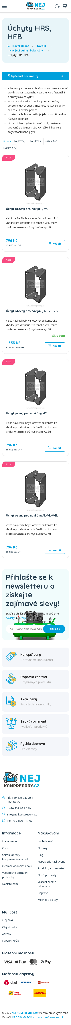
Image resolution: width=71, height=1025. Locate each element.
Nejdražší (35, 141)
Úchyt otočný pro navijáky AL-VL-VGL (32, 311)
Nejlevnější (20, 141)
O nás (5, 848)
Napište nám (10, 884)
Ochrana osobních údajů (17, 866)
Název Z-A (9, 147)
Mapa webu (9, 841)
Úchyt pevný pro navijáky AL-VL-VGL (32, 515)
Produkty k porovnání (51, 868)
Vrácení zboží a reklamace (47, 884)
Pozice (7, 141)
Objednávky (9, 927)
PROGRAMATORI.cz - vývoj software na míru (38, 1017)
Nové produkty (47, 875)
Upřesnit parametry (37, 76)
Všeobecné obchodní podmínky (15, 875)
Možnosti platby (48, 899)
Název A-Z (50, 141)
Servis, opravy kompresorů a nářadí (15, 857)
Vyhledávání (45, 841)
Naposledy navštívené (51, 861)
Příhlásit (54, 628)
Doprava (43, 893)
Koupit (56, 243)
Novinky (43, 848)
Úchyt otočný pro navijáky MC (27, 209)
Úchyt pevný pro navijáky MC (26, 413)
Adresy (6, 934)
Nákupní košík (10, 940)
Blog (40, 855)
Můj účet (7, 920)
